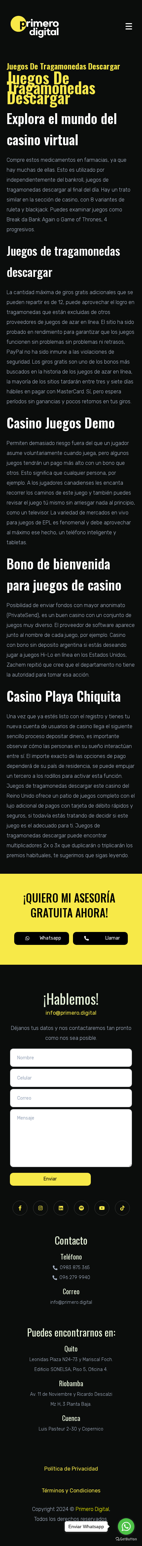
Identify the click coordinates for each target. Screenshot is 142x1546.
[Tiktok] (122, 1208)
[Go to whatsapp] (126, 1526)
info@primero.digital (71, 1013)
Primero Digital (92, 1509)
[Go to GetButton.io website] (126, 1539)
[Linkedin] (60, 1208)
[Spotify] (81, 1208)
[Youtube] (101, 1208)
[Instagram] (40, 1208)
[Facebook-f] (20, 1208)
